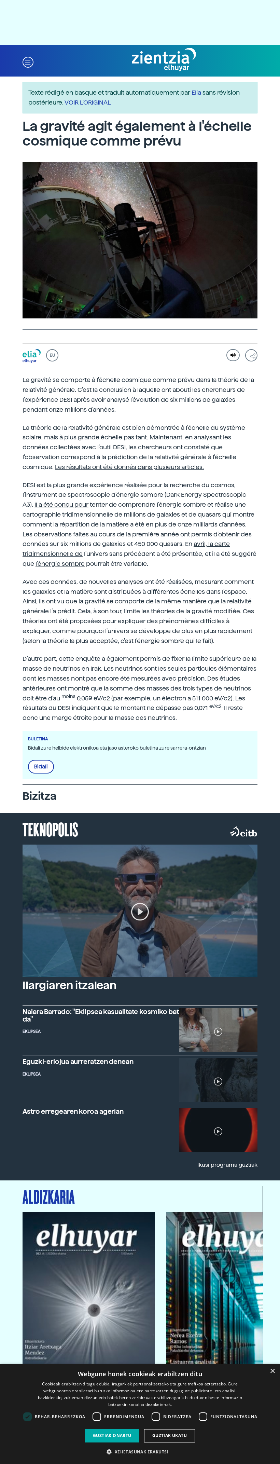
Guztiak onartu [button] (112, 1435)
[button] (28, 61)
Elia (196, 92)
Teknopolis (50, 829)
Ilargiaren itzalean (69, 985)
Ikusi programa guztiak (227, 1165)
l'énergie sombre (60, 563)
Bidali (41, 767)
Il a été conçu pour (61, 504)
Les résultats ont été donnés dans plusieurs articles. (129, 466)
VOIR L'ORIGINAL (88, 102)
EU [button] (52, 355)
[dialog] (140, 1414)
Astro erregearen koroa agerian (73, 1111)
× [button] (272, 1371)
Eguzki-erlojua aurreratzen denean (78, 1061)
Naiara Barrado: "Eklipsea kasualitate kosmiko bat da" (101, 1015)
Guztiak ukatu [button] (169, 1435)
